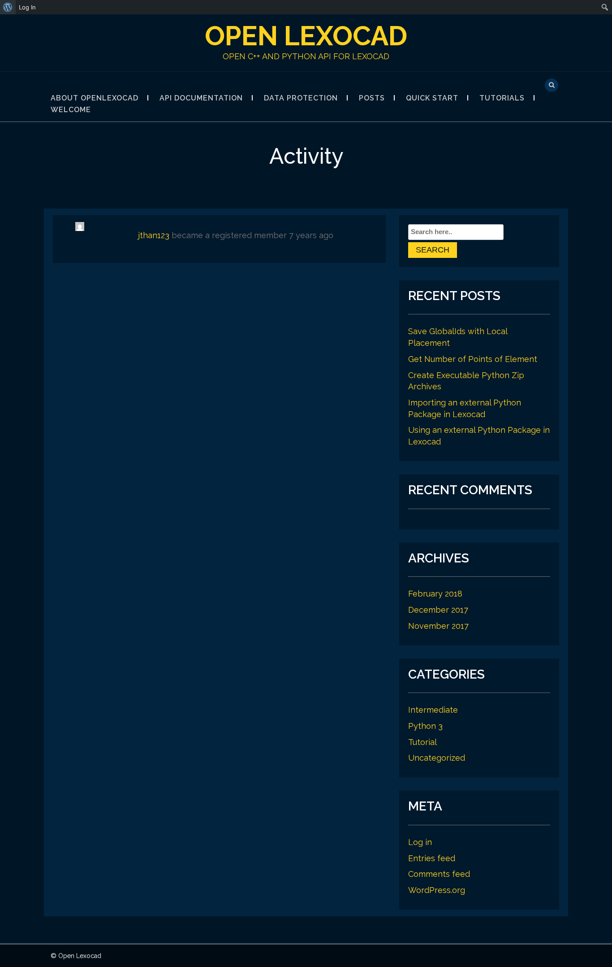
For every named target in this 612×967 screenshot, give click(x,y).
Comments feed (439, 874)
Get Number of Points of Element (472, 359)
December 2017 (438, 609)
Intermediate (433, 709)
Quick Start (432, 98)
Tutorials (502, 98)
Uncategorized (436, 757)
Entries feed (431, 858)
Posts (372, 98)
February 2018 (435, 593)
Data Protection (301, 98)
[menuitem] (8, 7)
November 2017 (438, 626)
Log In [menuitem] (27, 7)
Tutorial (422, 742)
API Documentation (201, 98)
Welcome (71, 109)
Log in (420, 842)
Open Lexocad (306, 36)
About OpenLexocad (94, 98)
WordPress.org (436, 890)
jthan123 (153, 235)
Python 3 (425, 726)
